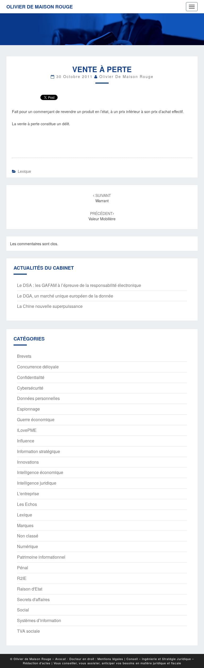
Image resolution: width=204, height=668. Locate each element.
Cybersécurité (30, 388)
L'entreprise (28, 493)
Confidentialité (30, 377)
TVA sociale (28, 631)
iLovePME (27, 430)
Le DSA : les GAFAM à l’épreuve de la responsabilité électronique (79, 285)
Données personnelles (38, 398)
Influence (25, 441)
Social (23, 610)
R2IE (22, 578)
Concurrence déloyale (38, 367)
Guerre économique (35, 419)
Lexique (24, 171)
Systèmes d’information (39, 620)
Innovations (28, 462)
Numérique (27, 546)
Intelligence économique (40, 472)
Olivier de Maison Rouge (39, 6)
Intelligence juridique (36, 483)
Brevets (24, 356)
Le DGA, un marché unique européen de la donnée (65, 296)
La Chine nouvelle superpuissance (50, 306)
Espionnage (28, 409)
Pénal (22, 567)
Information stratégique (38, 451)
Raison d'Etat (29, 589)
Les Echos (27, 504)
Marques (25, 525)
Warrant (102, 198)
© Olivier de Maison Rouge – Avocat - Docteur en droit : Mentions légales (66, 659)
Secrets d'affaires (33, 599)
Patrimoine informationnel (41, 557)
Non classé (27, 536)
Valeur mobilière (102, 216)
